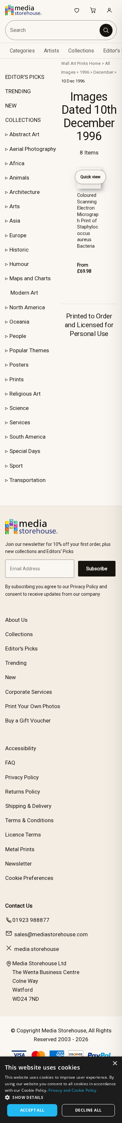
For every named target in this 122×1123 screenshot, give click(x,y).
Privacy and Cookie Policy (72, 1090)
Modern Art (24, 292)
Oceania (19, 321)
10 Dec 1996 (73, 81)
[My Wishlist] (76, 10)
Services (19, 422)
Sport (16, 465)
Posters (19, 364)
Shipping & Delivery (28, 806)
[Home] (26, 10)
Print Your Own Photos (32, 706)
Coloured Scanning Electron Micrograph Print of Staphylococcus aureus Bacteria (88, 221)
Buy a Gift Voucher (28, 720)
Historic (19, 249)
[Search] (106, 30)
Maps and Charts (30, 278)
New (10, 677)
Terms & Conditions (29, 820)
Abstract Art (24, 134)
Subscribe (96, 569)
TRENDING (18, 91)
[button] (61, 1097)
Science (19, 408)
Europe (17, 235)
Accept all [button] (32, 1110)
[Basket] (93, 10)
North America (27, 307)
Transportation (27, 480)
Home (95, 63)
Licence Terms (23, 834)
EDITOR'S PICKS (24, 77)
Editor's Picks (21, 648)
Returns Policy (22, 791)
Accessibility (20, 748)
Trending (16, 663)
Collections (81, 51)
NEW (11, 105)
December (103, 72)
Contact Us (19, 905)
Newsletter (18, 863)
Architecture (24, 192)
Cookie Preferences (29, 878)
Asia (14, 220)
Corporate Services (28, 692)
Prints (16, 379)
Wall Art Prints (74, 63)
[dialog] (61, 1090)
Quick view (90, 176)
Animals (19, 177)
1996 (84, 72)
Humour (19, 264)
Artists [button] (51, 51)
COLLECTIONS (23, 120)
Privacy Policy (22, 777)
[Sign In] (109, 10)
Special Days (24, 451)
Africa (16, 163)
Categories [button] (22, 51)
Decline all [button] (88, 1110)
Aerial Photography (32, 149)
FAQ (10, 762)
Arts (14, 206)
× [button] (114, 1063)
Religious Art (25, 393)
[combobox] (53, 30)
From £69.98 (84, 268)
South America (27, 436)
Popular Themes (29, 350)
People (17, 336)
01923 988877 (30, 920)
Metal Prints (19, 849)
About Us (16, 620)
